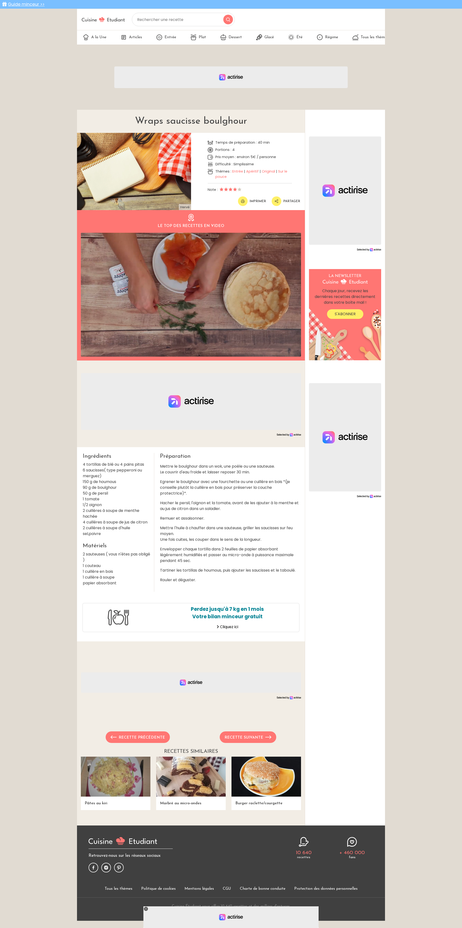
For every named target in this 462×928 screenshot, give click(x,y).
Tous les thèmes (374, 37)
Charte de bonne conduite (262, 889)
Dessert (235, 37)
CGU (227, 889)
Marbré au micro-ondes (180, 803)
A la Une (98, 37)
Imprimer (258, 201)
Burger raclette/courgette (258, 803)
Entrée (170, 37)
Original (268, 171)
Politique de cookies (158, 889)
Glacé (269, 37)
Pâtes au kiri (96, 803)
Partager (291, 201)
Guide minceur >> (26, 4)
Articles (135, 37)
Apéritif (252, 171)
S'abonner (345, 314)
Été (299, 37)
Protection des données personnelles (326, 889)
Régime (331, 37)
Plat (202, 37)
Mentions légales (199, 889)
